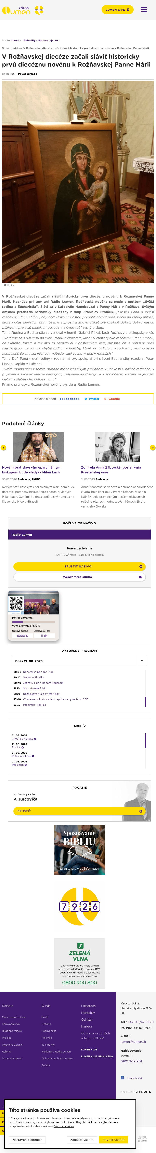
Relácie (7, 1006)
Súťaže (46, 1065)
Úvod (15, 40)
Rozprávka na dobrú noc (38, 671)
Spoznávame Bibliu (34, 688)
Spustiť (24, 811)
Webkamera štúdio (77, 577)
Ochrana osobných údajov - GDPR (95, 1036)
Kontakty (88, 1013)
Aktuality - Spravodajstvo (40, 40)
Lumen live (115, 10)
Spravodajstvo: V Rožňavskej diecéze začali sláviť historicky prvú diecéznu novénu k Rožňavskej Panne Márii (75, 48)
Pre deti (7, 1037)
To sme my (48, 1044)
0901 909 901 (131, 1061)
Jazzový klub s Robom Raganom (43, 682)
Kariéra (86, 1026)
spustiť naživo (78, 566)
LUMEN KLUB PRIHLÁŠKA (97, 1056)
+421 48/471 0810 (141, 1022)
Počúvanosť (49, 1030)
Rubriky (6, 1051)
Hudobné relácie (12, 1030)
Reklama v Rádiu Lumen (56, 1051)
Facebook (71, 399)
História (46, 1024)
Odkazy (87, 1019)
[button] (79, 534)
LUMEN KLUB (89, 1049)
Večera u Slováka (33, 677)
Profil (45, 1017)
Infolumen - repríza (34, 704)
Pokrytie (47, 1037)
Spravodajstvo (11, 1024)
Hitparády (88, 1006)
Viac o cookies (64, 1126)
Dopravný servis (12, 1058)
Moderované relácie (14, 1017)
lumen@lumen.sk (133, 1042)
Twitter (93, 399)
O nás (46, 1006)
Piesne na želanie (12, 1044)
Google (113, 399)
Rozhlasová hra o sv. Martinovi (41, 693)
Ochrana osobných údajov (57, 1058)
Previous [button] (3, 447)
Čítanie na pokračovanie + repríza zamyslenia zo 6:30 (55, 699)
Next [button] (152, 447)
